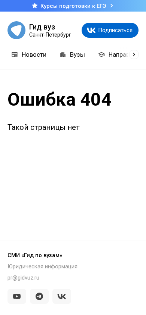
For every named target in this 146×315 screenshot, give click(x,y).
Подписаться (115, 30)
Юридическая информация (42, 266)
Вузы (77, 54)
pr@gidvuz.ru (23, 277)
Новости (34, 54)
